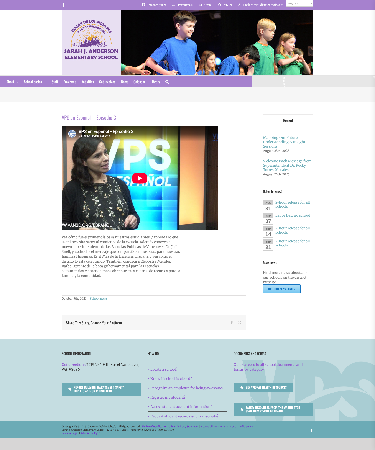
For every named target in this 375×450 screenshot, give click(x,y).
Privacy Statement (188, 426)
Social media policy (241, 426)
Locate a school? (163, 369)
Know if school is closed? (171, 378)
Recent (288, 120)
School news (99, 299)
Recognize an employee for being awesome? (187, 388)
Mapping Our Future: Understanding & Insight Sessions (284, 141)
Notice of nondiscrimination (158, 426)
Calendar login (70, 433)
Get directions (74, 364)
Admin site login (90, 433)
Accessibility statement (214, 426)
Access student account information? (181, 406)
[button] (167, 81)
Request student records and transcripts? (184, 416)
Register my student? (168, 397)
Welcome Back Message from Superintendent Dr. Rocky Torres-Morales (287, 165)
